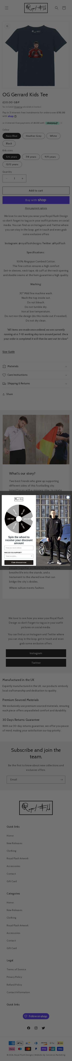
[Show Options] (31, 556)
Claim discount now (18, 562)
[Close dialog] (67, 497)
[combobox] (18, 556)
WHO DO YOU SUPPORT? (13, 552)
